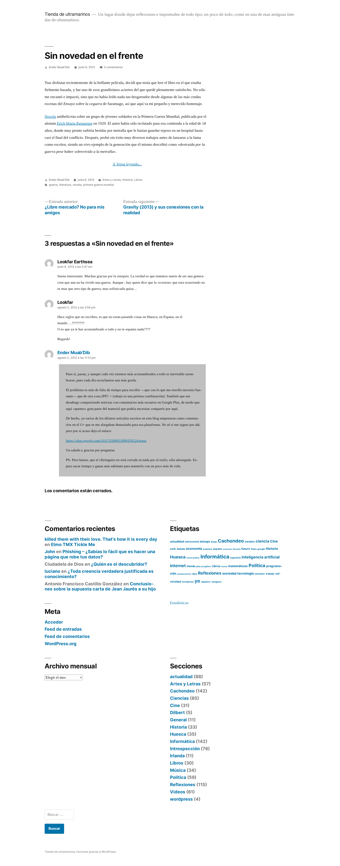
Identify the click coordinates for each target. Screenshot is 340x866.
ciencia (262, 541)
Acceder (54, 622)
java (198, 566)
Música (178, 770)
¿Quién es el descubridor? (119, 564)
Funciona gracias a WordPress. (96, 851)
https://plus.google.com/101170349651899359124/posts (106, 441)
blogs (214, 541)
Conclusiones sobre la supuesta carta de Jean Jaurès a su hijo (100, 586)
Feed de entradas (63, 629)
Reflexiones (209, 573)
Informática (214, 556)
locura (224, 566)
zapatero (206, 581)
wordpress (188, 581)
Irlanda (177, 755)
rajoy (194, 573)
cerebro (250, 541)
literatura (65, 184)
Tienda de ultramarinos (67, 14)
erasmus (207, 549)
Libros (138, 179)
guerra (53, 184)
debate (181, 548)
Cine (274, 541)
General (178, 719)
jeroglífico (206, 566)
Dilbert (177, 712)
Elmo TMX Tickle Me (73, 544)
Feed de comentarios (67, 636)
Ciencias (179, 698)
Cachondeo (231, 541)
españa (217, 548)
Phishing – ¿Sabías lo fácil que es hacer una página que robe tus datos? (100, 554)
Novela (50, 116)
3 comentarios (113, 67)
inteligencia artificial (261, 557)
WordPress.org (60, 643)
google (261, 549)
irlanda (191, 566)
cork (173, 548)
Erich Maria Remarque (74, 123)
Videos (177, 791)
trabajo (270, 573)
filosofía (236, 549)
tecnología (245, 573)
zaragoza (216, 581)
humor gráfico (193, 558)
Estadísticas (179, 602)
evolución (227, 549)
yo (197, 581)
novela (77, 184)
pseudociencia (184, 574)
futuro (245, 548)
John (50, 551)
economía (194, 549)
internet (178, 565)
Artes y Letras (111, 179)
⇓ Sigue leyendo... (127, 164)
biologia (205, 541)
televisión (260, 573)
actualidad (177, 541)
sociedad (229, 573)
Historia (127, 179)
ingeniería (235, 557)
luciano (52, 571)
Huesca (178, 557)
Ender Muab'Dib (59, 67)
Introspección (185, 748)
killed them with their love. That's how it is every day (101, 539)
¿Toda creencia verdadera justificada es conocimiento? (99, 574)
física (254, 549)
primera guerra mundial (98, 184)
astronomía (192, 541)
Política (257, 565)
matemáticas (238, 566)
